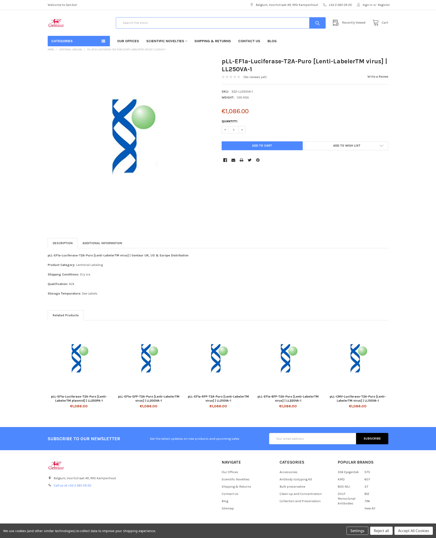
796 (367, 501)
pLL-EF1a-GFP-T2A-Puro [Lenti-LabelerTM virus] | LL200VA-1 (148, 399)
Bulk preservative (292, 487)
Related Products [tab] (66, 315)
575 (367, 472)
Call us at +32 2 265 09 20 (72, 485)
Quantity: (230, 121)
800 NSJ (344, 487)
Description (63, 243)
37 (366, 487)
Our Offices (128, 41)
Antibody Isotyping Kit (296, 479)
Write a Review (377, 77)
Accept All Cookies (413, 530)
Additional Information (102, 243)
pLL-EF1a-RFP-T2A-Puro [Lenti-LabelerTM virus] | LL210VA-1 (218, 399)
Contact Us (249, 41)
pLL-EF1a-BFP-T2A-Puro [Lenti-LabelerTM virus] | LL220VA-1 (288, 399)
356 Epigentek (348, 472)
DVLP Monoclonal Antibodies (346, 498)
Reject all (381, 530)
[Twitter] (249, 160)
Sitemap (228, 508)
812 (366, 494)
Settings (357, 530)
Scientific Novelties (165, 41)
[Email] (233, 160)
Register (384, 5)
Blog (272, 41)
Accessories (288, 472)
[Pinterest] (257, 160)
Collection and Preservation (300, 501)
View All (369, 508)
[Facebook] (225, 160)
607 (367, 479)
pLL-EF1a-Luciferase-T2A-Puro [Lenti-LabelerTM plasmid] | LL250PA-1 (79, 399)
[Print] (241, 160)
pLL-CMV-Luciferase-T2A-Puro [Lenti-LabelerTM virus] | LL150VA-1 (358, 399)
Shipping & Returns (212, 41)
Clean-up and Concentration (301, 494)
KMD (341, 479)
